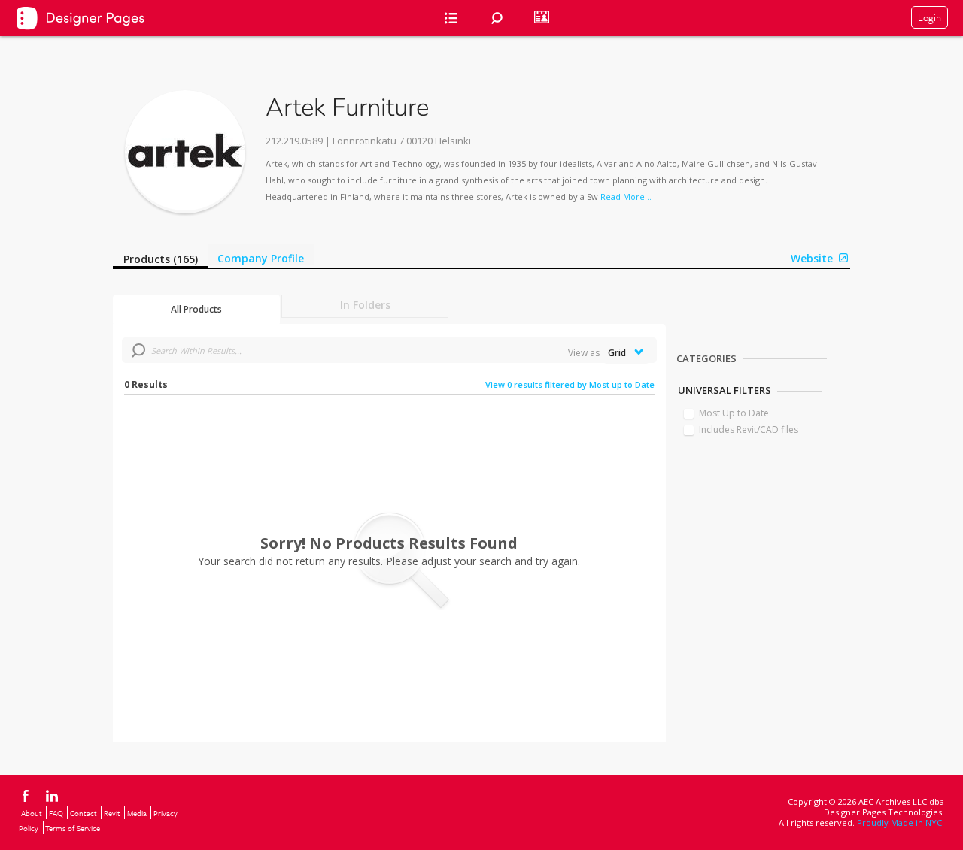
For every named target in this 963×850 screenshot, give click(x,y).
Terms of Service (72, 828)
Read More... (626, 196)
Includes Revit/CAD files (748, 429)
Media (137, 813)
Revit (112, 813)
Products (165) (160, 259)
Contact (83, 813)
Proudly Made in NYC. (900, 822)
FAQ (56, 813)
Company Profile (260, 258)
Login (929, 17)
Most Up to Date (734, 413)
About (31, 813)
